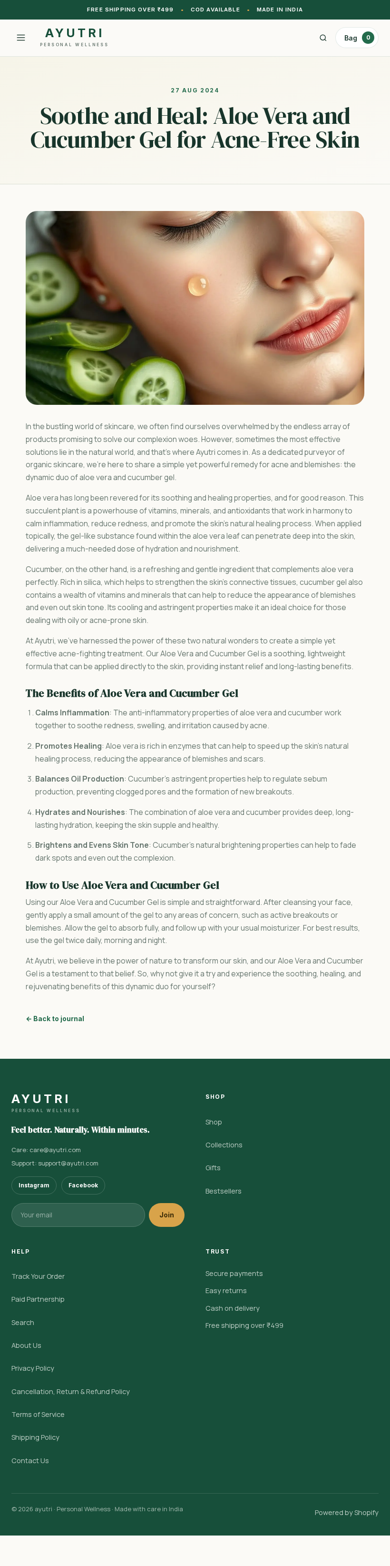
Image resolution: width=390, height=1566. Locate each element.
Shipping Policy (35, 1437)
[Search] (322, 37)
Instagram (34, 1185)
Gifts (213, 1167)
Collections (224, 1144)
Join (166, 1215)
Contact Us (30, 1460)
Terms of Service (38, 1414)
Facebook (83, 1185)
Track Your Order (38, 1276)
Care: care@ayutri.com (46, 1149)
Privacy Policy (32, 1368)
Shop (213, 1121)
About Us (26, 1345)
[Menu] (20, 37)
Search (22, 1322)
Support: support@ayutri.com (54, 1163)
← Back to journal (55, 1018)
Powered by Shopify (347, 1512)
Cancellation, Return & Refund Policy (70, 1391)
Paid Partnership (38, 1299)
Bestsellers (223, 1190)
